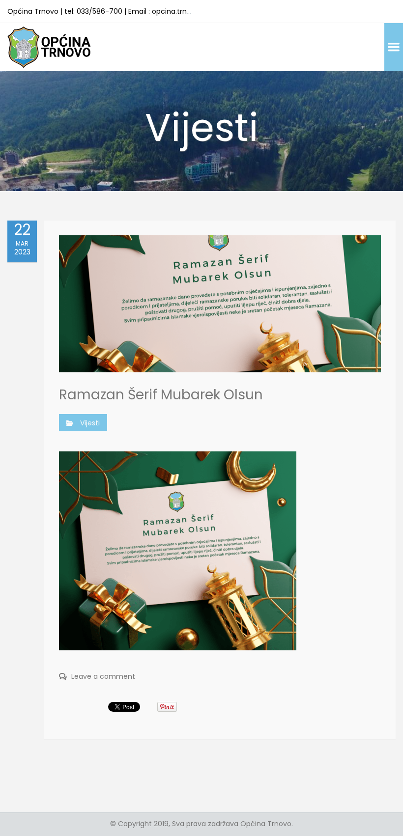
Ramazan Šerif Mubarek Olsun (161, 394)
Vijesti (90, 423)
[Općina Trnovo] (49, 47)
